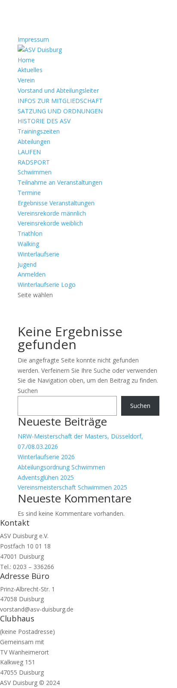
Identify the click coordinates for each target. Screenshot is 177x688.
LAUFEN (29, 152)
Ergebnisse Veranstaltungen (56, 203)
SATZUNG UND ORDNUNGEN (60, 111)
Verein (26, 80)
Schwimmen (35, 172)
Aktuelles (30, 70)
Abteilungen (34, 141)
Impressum (33, 39)
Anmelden (32, 274)
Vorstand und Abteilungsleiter (58, 90)
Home (26, 60)
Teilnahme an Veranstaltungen (60, 182)
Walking (28, 244)
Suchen (28, 391)
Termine (29, 193)
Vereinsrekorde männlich (52, 213)
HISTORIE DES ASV (44, 121)
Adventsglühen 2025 (46, 477)
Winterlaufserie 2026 (46, 457)
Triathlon (30, 233)
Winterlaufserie (38, 254)
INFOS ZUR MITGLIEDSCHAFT (60, 101)
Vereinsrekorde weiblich (50, 223)
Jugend (27, 264)
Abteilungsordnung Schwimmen (61, 467)
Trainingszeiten (39, 131)
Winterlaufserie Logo (47, 284)
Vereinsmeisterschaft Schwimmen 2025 (72, 487)
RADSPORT (34, 162)
